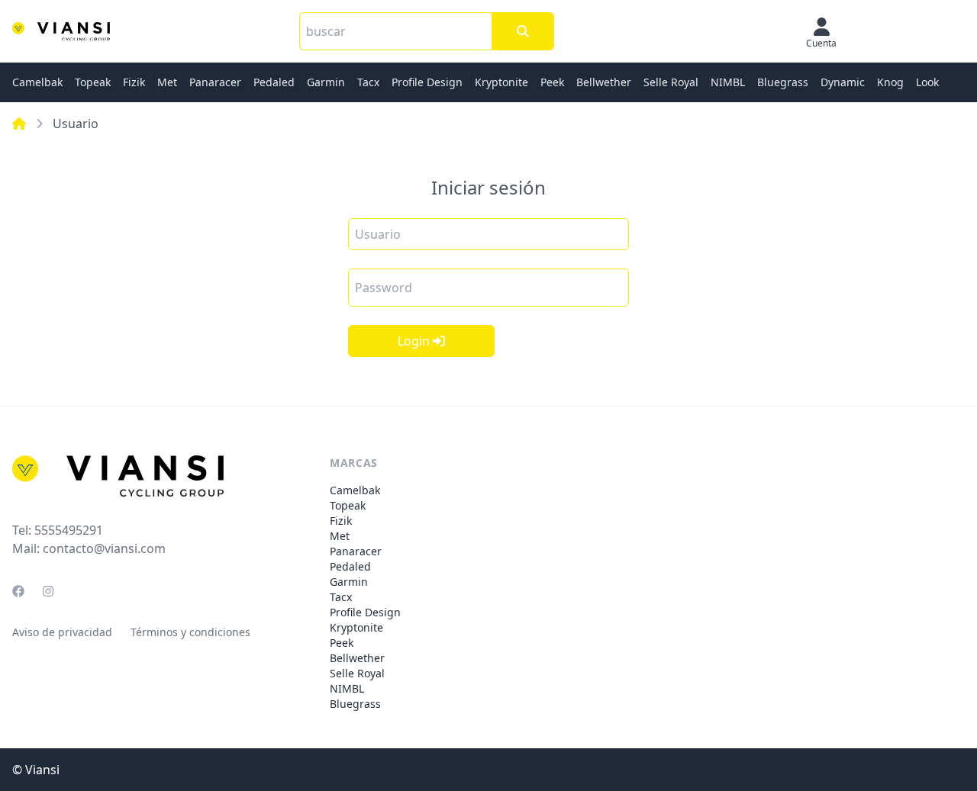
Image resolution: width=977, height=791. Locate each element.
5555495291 (68, 530)
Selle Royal (670, 82)
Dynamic (843, 82)
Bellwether (603, 82)
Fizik (134, 82)
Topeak (93, 82)
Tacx (368, 82)
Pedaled (274, 82)
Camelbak (37, 82)
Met (167, 82)
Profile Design (427, 82)
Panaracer (215, 82)
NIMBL (728, 82)
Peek (552, 82)
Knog (890, 82)
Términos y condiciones (190, 632)
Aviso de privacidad (62, 632)
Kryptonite (501, 82)
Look (927, 82)
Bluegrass (782, 82)
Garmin (326, 82)
